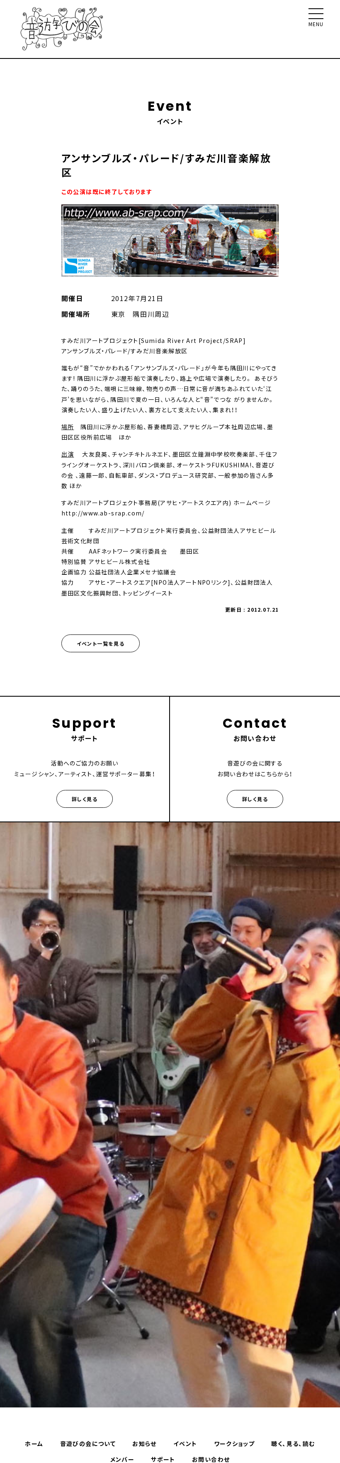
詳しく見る (84, 798)
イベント (185, 1443)
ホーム (34, 1443)
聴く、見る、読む (293, 1443)
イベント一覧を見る (101, 643)
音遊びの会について (88, 1443)
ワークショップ (234, 1443)
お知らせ (144, 1443)
